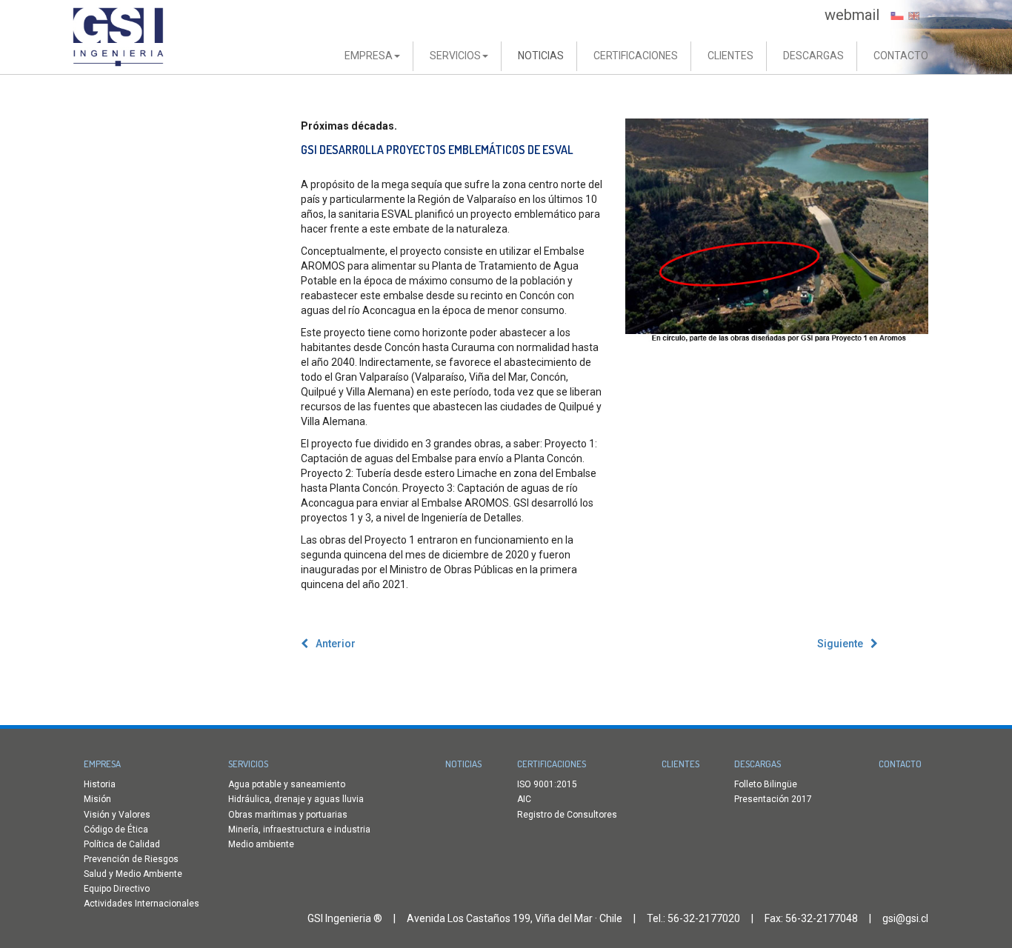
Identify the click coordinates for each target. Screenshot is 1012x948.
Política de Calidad (122, 844)
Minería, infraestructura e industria (299, 829)
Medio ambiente (261, 844)
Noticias (541, 55)
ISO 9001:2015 (547, 784)
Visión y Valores (117, 815)
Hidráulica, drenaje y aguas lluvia (296, 799)
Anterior (336, 644)
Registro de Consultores (567, 815)
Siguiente (840, 644)
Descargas (813, 55)
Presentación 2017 (773, 799)
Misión (97, 799)
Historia (100, 784)
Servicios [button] (455, 55)
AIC (524, 799)
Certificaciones (635, 55)
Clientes (730, 55)
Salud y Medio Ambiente (133, 874)
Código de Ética (116, 829)
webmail (852, 14)
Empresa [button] (368, 55)
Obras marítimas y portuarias (287, 815)
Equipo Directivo (117, 889)
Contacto (900, 55)
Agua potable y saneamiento (286, 784)
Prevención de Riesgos (131, 859)
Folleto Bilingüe (765, 784)
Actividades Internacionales (141, 903)
